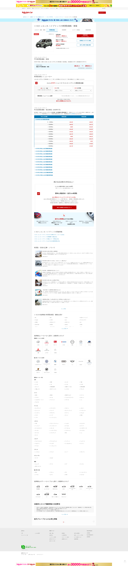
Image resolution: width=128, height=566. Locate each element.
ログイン (103, 12)
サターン (67, 408)
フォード (52, 410)
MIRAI (51, 324)
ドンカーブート (83, 472)
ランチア (52, 443)
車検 (64, 29)
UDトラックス (53, 389)
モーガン (37, 430)
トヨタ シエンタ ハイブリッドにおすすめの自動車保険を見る (47, 241)
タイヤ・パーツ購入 (65, 537)
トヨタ (36, 382)
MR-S (66, 324)
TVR (36, 423)
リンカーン (37, 412)
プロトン (52, 472)
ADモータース (38, 466)
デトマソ (82, 443)
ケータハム (67, 428)
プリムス (82, 412)
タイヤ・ (76, 29)
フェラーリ (82, 441)
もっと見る (63, 308)
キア (66, 464)
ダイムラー (82, 423)
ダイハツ (37, 386)
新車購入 (63, 533)
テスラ (36, 415)
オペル (51, 397)
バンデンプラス (53, 430)
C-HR (51, 319)
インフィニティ (53, 417)
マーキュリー (83, 410)
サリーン (67, 412)
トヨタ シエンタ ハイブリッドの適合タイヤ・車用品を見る (46, 238)
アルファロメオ (38, 441)
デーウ (51, 464)
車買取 (52, 29)
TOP (22, 533)
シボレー (82, 408)
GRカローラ (52, 322)
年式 (56, 88)
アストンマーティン (54, 423)
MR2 (81, 324)
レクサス (67, 389)
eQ (65, 319)
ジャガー (67, 423)
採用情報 (88, 536)
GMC (81, 415)
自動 (88, 29)
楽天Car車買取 (72, 113)
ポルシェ (82, 397)
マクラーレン (68, 430)
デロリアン (52, 412)
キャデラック (38, 408)
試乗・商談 (51, 533)
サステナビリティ (40, 554)
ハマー (36, 417)
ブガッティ (82, 451)
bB (50, 317)
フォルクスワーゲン (69, 397)
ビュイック (37, 410)
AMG (36, 395)
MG (66, 432)
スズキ (81, 384)
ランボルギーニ (68, 443)
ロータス (67, 425)
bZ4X (66, 317)
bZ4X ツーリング (83, 317)
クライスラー (53, 408)
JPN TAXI (37, 324)
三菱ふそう (37, 389)
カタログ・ (40, 29)
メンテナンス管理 (52, 537)
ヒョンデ (37, 464)
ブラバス (67, 399)
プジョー (52, 451)
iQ (80, 322)
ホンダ (66, 382)
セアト (51, 474)
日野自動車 (82, 386)
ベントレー (37, 425)
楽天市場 (103, 8)
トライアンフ (53, 432)
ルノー (66, 451)
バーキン (37, 474)
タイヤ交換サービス (77, 537)
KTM (66, 474)
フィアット (67, 441)
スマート (82, 395)
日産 (51, 382)
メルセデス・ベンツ (39, 399)
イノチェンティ (53, 445)
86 (35, 317)
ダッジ (66, 415)
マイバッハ (52, 399)
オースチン (82, 430)
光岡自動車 (52, 386)
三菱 (81, 382)
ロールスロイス (38, 428)
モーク (36, 435)
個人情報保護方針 (90, 534)
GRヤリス (67, 322)
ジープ (51, 415)
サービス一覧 (23, 554)
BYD (36, 472)
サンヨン (82, 464)
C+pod (36, 319)
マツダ (36, 384)
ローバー (82, 425)
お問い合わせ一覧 (31, 554)
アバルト (37, 445)
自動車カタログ (64, 539)
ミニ (81, 399)
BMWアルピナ (68, 395)
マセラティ (37, 443)
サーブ (36, 457)
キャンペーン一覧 (24, 535)
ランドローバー (53, 425)
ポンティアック (68, 410)
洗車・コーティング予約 (78, 535)
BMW (51, 395)
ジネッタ (52, 428)
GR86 (36, 322)
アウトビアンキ (53, 441)
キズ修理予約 (64, 535)
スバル (66, 384)
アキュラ (82, 389)
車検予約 (51, 535)
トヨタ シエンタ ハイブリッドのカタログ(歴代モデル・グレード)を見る (49, 234)
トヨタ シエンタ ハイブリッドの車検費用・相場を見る (45, 236)
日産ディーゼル (68, 386)
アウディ (37, 397)
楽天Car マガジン (52, 539)
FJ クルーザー (83, 319)
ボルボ (51, 457)
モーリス (37, 432)
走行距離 (77, 88)
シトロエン (37, 451)
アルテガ (37, 402)
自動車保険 (76, 539)
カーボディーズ (83, 428)
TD (65, 472)
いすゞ (51, 384)
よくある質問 (37, 533)
